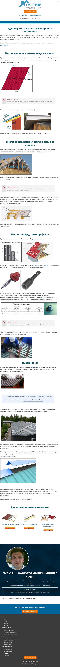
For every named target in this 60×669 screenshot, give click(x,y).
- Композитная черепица (9, 640)
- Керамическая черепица (9, 638)
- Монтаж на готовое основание (10, 634)
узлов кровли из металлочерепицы (33, 401)
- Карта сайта (6, 625)
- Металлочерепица (7, 644)
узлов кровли (34, 367)
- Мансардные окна (7, 651)
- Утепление (6, 655)
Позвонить (31, 11)
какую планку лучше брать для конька (37, 396)
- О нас (4, 619)
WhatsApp (23, 15)
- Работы (5, 621)
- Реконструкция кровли (8, 630)
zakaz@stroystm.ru (35, 15)
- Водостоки (6, 653)
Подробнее (10, 528)
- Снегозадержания (7, 649)
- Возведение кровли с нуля (9, 632)
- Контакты (5, 623)
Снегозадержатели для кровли (10, 524)
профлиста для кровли (41, 265)
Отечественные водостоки (29, 524)
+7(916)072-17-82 (30, 589)
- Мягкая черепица (7, 642)
